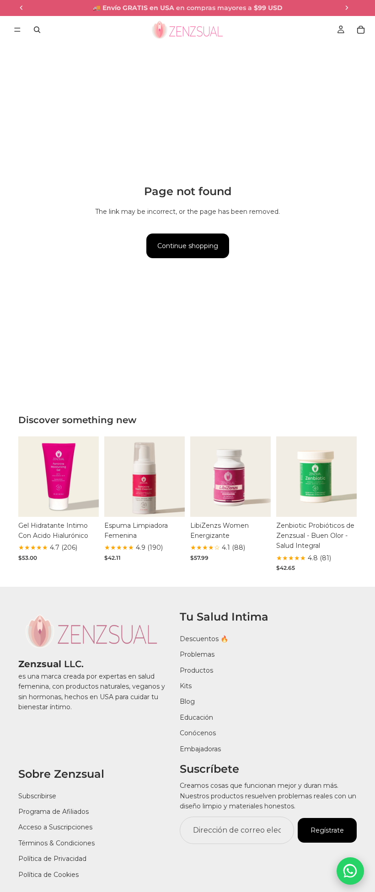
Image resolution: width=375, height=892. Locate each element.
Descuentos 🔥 (204, 639)
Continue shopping (187, 246)
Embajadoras (200, 749)
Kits (186, 686)
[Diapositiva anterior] (28, 477)
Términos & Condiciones (56, 843)
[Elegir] (84, 502)
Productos (196, 670)
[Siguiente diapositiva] (89, 477)
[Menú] (17, 29)
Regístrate (327, 830)
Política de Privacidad (52, 859)
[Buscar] (37, 30)
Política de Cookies (48, 875)
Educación (196, 717)
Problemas (197, 654)
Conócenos (198, 733)
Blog (187, 701)
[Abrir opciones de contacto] (350, 871)
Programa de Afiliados (53, 811)
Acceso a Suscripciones (55, 827)
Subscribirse (37, 796)
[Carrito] (361, 30)
